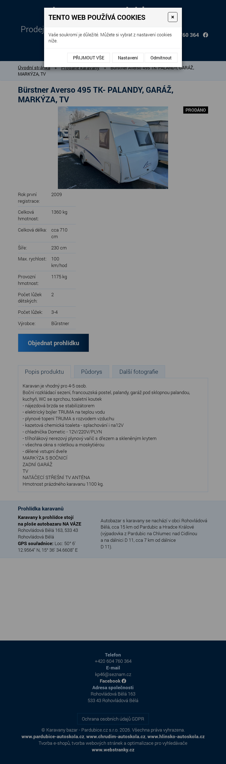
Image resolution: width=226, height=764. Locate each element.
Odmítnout (161, 58)
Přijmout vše (88, 58)
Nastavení (128, 58)
